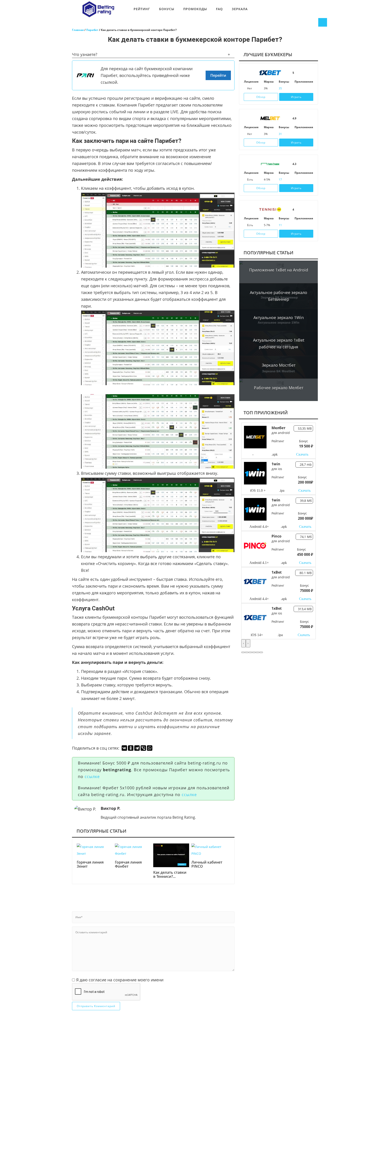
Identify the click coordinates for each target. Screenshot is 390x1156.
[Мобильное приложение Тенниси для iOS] (297, 225)
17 (280, 179)
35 (280, 88)
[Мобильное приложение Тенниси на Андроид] (303, 225)
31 (280, 134)
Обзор (260, 97)
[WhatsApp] (149, 748)
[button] (243, 652)
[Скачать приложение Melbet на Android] (303, 134)
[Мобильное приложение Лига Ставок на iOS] (297, 179)
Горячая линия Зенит (90, 864)
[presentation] (243, 643)
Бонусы (166, 9)
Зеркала (240, 9)
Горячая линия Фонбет (128, 864)
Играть (296, 97)
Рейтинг (142, 9)
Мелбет (279, 427)
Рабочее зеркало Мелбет (278, 387)
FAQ (219, 9)
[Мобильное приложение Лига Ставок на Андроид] (303, 179)
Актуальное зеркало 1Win (278, 317)
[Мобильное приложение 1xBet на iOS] (297, 88)
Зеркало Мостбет (278, 365)
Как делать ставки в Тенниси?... (169, 874)
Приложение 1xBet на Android (278, 270)
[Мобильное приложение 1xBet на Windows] (309, 88)
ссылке (92, 776)
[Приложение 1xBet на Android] (303, 88)
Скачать (302, 454)
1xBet (277, 572)
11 (280, 225)
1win (276, 463)
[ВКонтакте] (124, 748)
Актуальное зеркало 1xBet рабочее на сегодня (278, 343)
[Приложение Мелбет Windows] (309, 134)
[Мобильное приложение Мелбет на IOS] (297, 134)
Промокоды (195, 9)
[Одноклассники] (130, 748)
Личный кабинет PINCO (206, 864)
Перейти (218, 75)
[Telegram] (137, 748)
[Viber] (143, 748)
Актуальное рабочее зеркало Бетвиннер (278, 296)
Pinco (276, 536)
